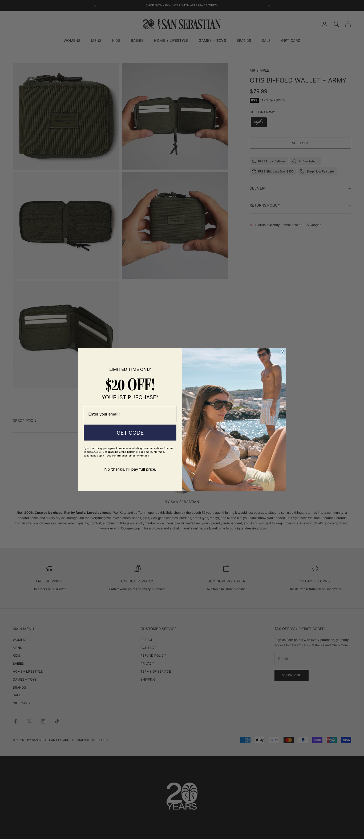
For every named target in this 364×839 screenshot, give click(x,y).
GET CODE (130, 432)
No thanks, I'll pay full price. (130, 469)
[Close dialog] (282, 351)
